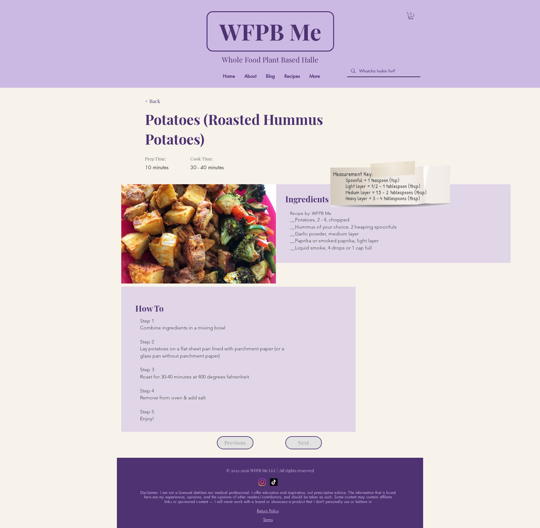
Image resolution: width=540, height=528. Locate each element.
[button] (411, 16)
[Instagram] (262, 482)
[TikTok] (274, 482)
